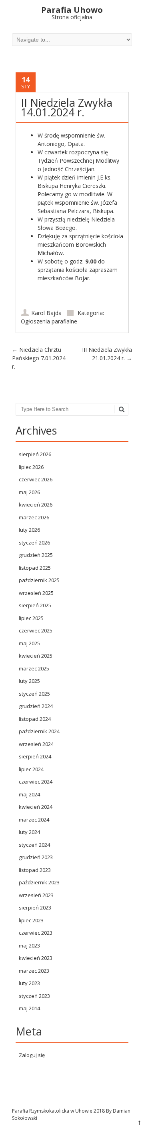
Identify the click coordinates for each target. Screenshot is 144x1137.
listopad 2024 (35, 718)
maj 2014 (29, 1008)
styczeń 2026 (34, 542)
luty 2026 (29, 529)
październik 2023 (39, 882)
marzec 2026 (34, 517)
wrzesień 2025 (36, 592)
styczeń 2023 (34, 995)
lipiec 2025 (31, 618)
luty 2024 (29, 832)
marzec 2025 (34, 668)
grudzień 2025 (36, 555)
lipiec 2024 (31, 769)
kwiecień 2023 (35, 957)
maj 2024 (29, 794)
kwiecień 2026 (35, 504)
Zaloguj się (32, 1055)
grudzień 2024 (36, 706)
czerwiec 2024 (35, 781)
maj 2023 (29, 945)
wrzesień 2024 (36, 744)
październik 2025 (39, 580)
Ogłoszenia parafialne (49, 321)
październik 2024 (39, 731)
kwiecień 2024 (35, 806)
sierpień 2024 (35, 756)
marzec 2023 (34, 970)
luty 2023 (29, 983)
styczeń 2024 (34, 844)
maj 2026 (29, 492)
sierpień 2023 (35, 907)
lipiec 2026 (31, 467)
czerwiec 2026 (35, 479)
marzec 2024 (34, 819)
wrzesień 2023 (36, 895)
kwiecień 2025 (35, 655)
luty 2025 (29, 680)
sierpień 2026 (35, 454)
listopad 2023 (35, 870)
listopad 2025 (35, 567)
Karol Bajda (46, 313)
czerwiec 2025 (35, 630)
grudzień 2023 (36, 857)
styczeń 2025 (34, 693)
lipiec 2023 (31, 920)
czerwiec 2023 (35, 932)
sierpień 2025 (35, 605)
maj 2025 (29, 643)
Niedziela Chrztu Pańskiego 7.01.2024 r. (39, 358)
